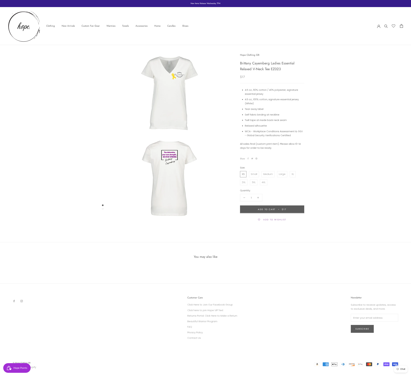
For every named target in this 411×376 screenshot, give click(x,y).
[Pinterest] (256, 158)
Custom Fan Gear (91, 26)
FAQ (189, 326)
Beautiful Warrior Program (202, 321)
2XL (244, 182)
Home (157, 26)
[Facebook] (248, 158)
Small (254, 174)
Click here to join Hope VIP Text (205, 310)
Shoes (185, 26)
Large (282, 174)
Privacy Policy (195, 332)
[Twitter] (252, 158)
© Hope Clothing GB (22, 362)
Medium (268, 174)
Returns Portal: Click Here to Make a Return (212, 315)
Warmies (110, 26)
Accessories (142, 26)
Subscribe (362, 328)
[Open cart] (401, 26)
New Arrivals (68, 26)
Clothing (50, 26)
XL (293, 174)
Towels (125, 26)
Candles (171, 26)
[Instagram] (21, 301)
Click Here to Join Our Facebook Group (210, 304)
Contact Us (194, 338)
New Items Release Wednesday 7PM (205, 3)
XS (243, 174)
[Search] (386, 26)
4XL (264, 182)
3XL (254, 182)
